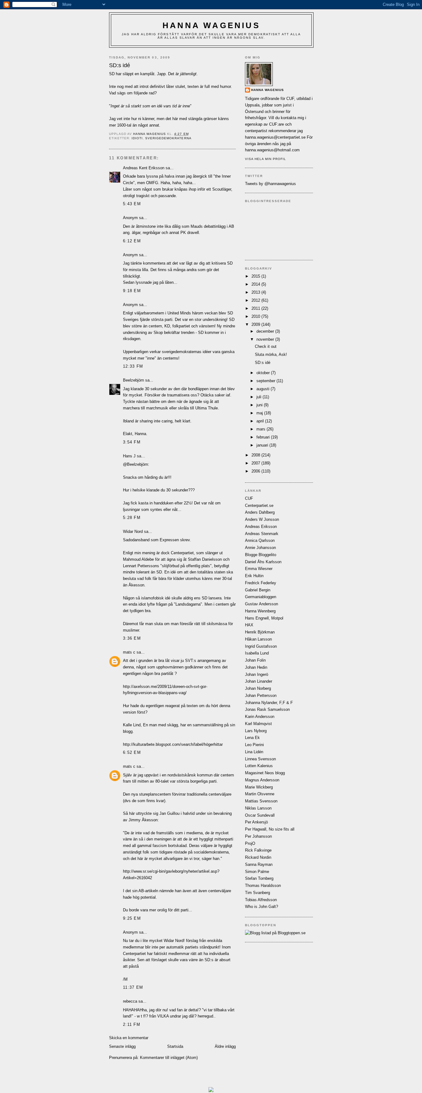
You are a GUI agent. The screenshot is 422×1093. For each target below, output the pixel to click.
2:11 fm (131, 1024)
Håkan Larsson (258, 639)
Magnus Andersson (262, 780)
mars (261, 429)
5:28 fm (132, 517)
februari (263, 437)
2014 (256, 284)
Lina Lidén (254, 752)
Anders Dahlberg (260, 512)
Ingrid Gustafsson (261, 646)
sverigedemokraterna (168, 138)
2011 (256, 308)
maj (260, 413)
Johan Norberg (258, 688)
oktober (263, 372)
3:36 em (132, 638)
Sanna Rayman (258, 864)
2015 (256, 276)
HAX (249, 625)
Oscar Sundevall (260, 815)
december (265, 331)
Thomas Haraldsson (263, 885)
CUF (249, 498)
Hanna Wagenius (211, 25)
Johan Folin (255, 660)
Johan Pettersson (260, 695)
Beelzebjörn (133, 380)
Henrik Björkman (260, 632)
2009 (256, 324)
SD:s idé (262, 362)
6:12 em (132, 241)
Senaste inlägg (122, 1046)
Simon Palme (257, 871)
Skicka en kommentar (128, 1037)
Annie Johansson (260, 547)
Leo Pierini (254, 744)
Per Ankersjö (256, 822)
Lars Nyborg (256, 730)
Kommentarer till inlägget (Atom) (169, 1057)
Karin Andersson (259, 716)
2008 (256, 455)
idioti (137, 138)
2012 (256, 300)
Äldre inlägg (225, 1046)
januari (262, 445)
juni (260, 405)
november (265, 339)
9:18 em (132, 290)
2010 (256, 316)
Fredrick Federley (260, 583)
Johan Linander (258, 681)
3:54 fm (132, 442)
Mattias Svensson (261, 801)
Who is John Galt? (261, 906)
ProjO (250, 843)
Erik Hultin (254, 575)
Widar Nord (133, 531)
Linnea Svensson (260, 759)
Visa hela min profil (265, 159)
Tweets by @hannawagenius (270, 183)
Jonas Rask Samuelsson (267, 709)
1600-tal (124, 125)
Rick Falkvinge (258, 850)
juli (259, 397)
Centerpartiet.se (259, 505)
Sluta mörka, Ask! (271, 354)
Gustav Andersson (261, 604)
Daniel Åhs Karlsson (263, 561)
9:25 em (132, 918)
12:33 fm (133, 366)
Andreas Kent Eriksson (143, 168)
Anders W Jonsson (262, 519)
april (260, 421)
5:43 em (132, 203)
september (266, 380)
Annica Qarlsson (260, 540)
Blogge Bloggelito (260, 554)
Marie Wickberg (259, 787)
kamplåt (147, 73)
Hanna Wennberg (260, 611)
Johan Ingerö (256, 674)
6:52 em (132, 752)
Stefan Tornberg (259, 878)
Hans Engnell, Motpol (264, 618)
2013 (256, 292)
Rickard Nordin (258, 857)
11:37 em (133, 987)
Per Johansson (258, 836)
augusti (263, 389)
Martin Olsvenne (259, 794)
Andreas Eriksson (261, 526)
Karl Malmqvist (258, 723)
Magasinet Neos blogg (265, 773)
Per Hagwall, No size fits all (269, 829)
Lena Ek (252, 737)
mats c (129, 652)
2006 (256, 471)
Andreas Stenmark (261, 533)
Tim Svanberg (257, 892)
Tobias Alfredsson (261, 899)
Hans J (129, 456)
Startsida (175, 1046)
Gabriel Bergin (257, 590)
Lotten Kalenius (259, 765)
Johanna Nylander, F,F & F (269, 702)
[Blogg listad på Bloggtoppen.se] (275, 933)
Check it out (265, 346)
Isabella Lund (257, 653)
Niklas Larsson (258, 808)
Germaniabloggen (260, 596)
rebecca (130, 1001)
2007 (256, 463)
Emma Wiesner (258, 568)
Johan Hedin (256, 667)
